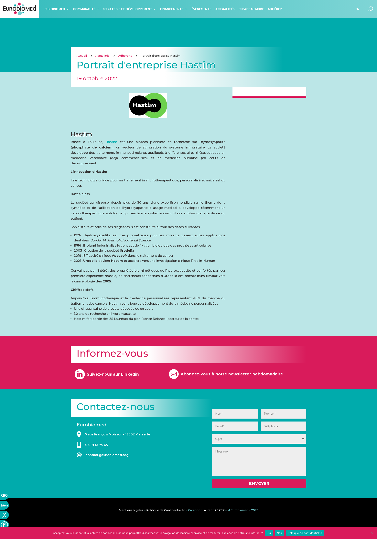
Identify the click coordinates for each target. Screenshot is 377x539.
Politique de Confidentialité (165, 510)
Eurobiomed (55, 9)
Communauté (84, 9)
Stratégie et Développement (127, 9)
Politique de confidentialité (305, 532)
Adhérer (275, 9)
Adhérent (125, 55)
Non (279, 532)
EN (357, 9)
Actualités (225, 9)
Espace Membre (251, 9)
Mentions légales (131, 510)
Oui (269, 532)
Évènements (201, 9)
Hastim (112, 142)
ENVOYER (259, 483)
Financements (172, 9)
